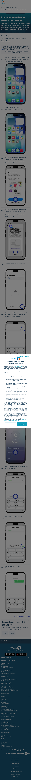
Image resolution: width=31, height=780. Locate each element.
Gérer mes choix (10, 424)
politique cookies (15, 420)
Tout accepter (22, 424)
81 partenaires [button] (18, 366)
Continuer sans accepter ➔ (23, 356)
